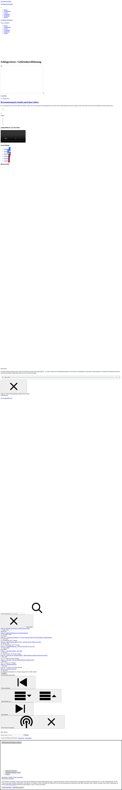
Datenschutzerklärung (11, 784)
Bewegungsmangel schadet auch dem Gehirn (20, 102)
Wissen (6, 17)
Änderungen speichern (18, 787)
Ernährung (7, 16)
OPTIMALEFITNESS (7, 4)
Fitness (6, 10)
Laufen (6, 13)
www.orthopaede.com (6, 398)
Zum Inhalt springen (6, 1)
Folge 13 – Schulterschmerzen (9, 669)
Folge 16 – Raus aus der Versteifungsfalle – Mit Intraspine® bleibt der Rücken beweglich (24, 655)
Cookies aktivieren (6, 787)
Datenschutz (28, 738)
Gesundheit (7, 14)
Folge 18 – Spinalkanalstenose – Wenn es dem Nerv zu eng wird (18, 646)
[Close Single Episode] (14, 386)
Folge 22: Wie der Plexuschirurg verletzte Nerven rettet (15, 628)
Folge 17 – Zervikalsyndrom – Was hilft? (11, 651)
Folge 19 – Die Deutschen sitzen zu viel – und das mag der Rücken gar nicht (21, 642)
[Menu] (1, 7)
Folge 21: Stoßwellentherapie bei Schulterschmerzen (14, 633)
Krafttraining (7, 11)
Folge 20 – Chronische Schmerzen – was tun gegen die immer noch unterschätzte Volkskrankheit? (26, 637)
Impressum (21, 738)
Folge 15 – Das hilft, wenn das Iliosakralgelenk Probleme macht (17, 660)
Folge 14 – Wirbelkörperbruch (9, 664)
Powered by (12, 777)
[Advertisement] (61, 47)
